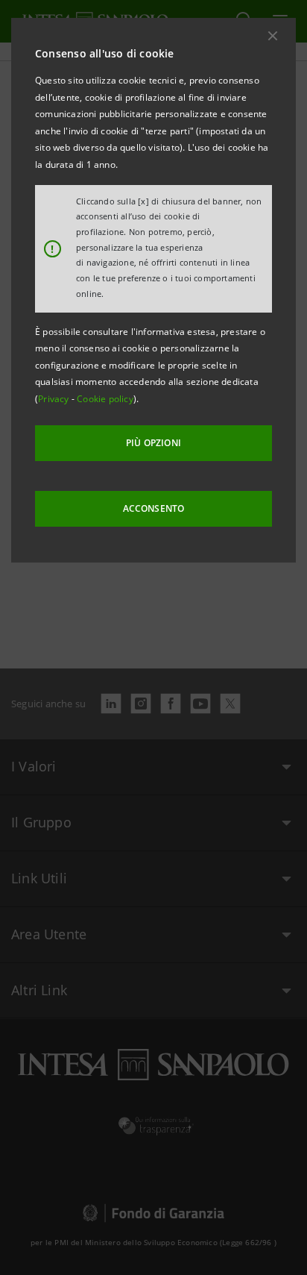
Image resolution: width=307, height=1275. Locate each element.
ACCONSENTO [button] (154, 508)
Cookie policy (105, 398)
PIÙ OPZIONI (153, 442)
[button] (273, 36)
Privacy (55, 398)
